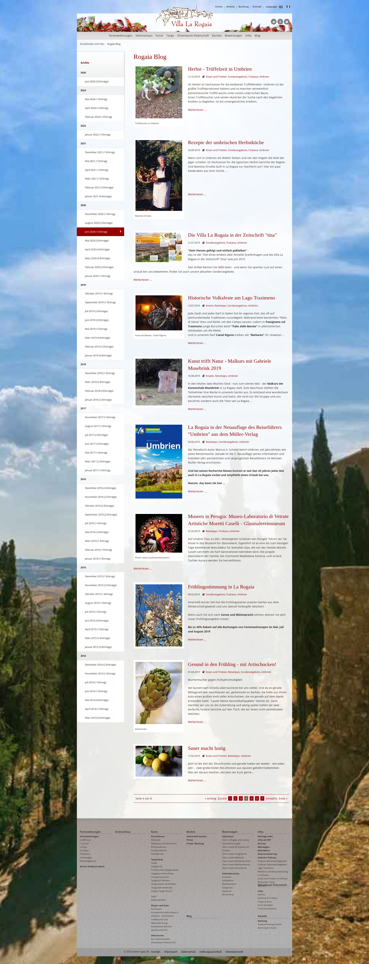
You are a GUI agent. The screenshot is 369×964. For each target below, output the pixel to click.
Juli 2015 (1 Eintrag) (95, 611)
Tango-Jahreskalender (162, 887)
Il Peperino (85, 853)
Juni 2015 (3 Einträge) (97, 620)
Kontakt (257, 6)
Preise (190, 839)
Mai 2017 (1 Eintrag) (96, 452)
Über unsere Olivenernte (234, 867)
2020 (83, 205)
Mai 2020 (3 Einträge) (97, 240)
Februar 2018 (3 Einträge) (99, 391)
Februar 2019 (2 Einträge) (99, 346)
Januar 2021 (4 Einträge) (98, 196)
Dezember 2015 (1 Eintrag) (100, 576)
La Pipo (83, 846)
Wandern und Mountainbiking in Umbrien (273, 873)
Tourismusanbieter (267, 908)
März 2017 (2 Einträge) (97, 461)
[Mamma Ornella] (159, 175)
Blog (257, 35)
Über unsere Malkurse (233, 857)
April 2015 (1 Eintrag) (96, 629)
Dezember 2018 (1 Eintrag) (100, 373)
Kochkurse (156, 908)
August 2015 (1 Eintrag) (98, 603)
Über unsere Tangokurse (234, 853)
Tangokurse (157, 866)
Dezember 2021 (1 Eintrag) (100, 152)
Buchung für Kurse (267, 927)
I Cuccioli (84, 843)
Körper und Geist (160, 905)
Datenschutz (188, 951)
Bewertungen (233, 35)
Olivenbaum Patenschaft (193, 35)
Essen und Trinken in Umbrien (273, 878)
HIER (221, 267)
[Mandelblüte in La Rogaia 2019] (159, 615)
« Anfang (210, 798)
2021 (83, 143)
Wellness (262, 885)
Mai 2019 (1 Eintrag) (96, 329)
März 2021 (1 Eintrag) (97, 178)
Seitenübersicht (234, 951)
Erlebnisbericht (158, 899)
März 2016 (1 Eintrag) (97, 541)
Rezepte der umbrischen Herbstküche (226, 142)
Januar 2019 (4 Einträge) (98, 355)
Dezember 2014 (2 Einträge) (100, 664)
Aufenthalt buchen (197, 836)
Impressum (170, 951)
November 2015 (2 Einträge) (101, 585)
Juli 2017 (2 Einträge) (96, 435)
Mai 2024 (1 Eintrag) (96, 99)
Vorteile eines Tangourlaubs (165, 869)
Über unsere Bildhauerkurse (236, 864)
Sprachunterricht (159, 929)
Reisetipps (220, 305)
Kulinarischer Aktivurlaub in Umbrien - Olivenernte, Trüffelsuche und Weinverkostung (165, 917)
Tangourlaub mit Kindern (163, 883)
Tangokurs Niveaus (160, 880)
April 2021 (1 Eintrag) (96, 170)
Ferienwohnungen (120, 35)
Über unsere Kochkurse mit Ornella (235, 848)
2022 (83, 125)
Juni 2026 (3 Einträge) (97, 81)
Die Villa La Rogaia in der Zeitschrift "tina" (232, 235)
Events (210, 305)
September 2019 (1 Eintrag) (100, 302)
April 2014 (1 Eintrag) (96, 709)
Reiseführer (264, 850)
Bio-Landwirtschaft (160, 938)
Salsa (153, 896)
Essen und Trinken (216, 76)
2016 (83, 479)
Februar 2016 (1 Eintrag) (98, 549)
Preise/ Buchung (195, 843)
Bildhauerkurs (229, 883)
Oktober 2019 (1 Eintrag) (99, 293)
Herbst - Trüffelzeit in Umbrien (220, 69)
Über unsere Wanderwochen (236, 861)
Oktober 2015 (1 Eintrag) (99, 594)
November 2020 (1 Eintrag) (100, 214)
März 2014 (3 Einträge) (97, 717)
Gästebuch (228, 836)
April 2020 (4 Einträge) (97, 249)
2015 (83, 567)
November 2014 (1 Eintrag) (100, 673)
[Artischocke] (159, 692)
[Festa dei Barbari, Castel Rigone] (159, 312)
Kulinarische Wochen (161, 926)
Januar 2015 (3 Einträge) (98, 647)
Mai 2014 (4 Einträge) (97, 700)
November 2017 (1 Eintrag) (100, 417)
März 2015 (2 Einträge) (97, 638)
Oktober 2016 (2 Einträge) (99, 505)
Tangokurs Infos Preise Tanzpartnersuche (162, 875)
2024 (83, 90)
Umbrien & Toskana (267, 897)
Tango (170, 35)
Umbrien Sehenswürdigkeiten (272, 864)
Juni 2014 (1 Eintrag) (96, 691)
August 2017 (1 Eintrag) (98, 426)
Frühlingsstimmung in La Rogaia (221, 587)
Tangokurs (227, 887)
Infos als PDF (264, 839)
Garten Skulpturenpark (92, 866)
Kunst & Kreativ (265, 905)
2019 (83, 285)
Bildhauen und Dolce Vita (163, 843)
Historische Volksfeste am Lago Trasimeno (231, 298)
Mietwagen (263, 846)
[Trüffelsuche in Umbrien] (159, 92)
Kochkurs (226, 876)
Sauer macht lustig (206, 748)
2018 (83, 364)
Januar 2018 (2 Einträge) (98, 399)
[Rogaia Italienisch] (288, 6)
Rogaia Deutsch (163, 30)
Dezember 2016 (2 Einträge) (100, 488)
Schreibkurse (157, 853)
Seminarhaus (144, 35)
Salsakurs (226, 891)
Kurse (159, 35)
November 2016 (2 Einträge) (101, 497)
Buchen (217, 35)
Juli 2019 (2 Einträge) (96, 311)
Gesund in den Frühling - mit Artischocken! (232, 664)
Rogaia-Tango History (161, 891)
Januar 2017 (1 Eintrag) (97, 470)
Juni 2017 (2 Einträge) (97, 443)
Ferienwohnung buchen (270, 924)
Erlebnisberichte (230, 873)
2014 (83, 655)
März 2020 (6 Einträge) (97, 258)
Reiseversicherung (267, 853)
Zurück (222, 798)
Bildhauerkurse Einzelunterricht (159, 848)
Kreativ (210, 376)
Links (260, 891)
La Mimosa (85, 839)
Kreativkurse (158, 836)
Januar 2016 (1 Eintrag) (97, 558)
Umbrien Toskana (267, 857)
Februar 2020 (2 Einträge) (99, 267)
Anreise (230, 6)
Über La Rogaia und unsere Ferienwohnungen (235, 841)
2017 (83, 408)
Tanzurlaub (157, 859)
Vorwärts (271, 798)
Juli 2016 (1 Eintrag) (95, 523)
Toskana (253, 76)
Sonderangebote (237, 76)
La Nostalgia (86, 857)
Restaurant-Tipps (266, 881)
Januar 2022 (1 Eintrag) (97, 134)
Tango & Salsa (265, 901)
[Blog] (281, 6)
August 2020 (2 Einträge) (98, 223)
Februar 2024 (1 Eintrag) (98, 117)
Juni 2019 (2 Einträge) (97, 320)
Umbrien (264, 76)
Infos (248, 35)
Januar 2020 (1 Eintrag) (97, 276)
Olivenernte (157, 935)
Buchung (244, 6)
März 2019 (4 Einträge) (97, 337)
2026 (83, 72)
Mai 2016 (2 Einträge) (97, 532)
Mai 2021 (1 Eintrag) (96, 161)
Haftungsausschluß (210, 951)
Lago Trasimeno (265, 867)
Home (218, 6)
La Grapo (84, 850)
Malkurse (155, 839)
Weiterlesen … (197, 110)
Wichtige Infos (265, 836)
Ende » (283, 798)
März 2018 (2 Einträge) (97, 382)
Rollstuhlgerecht (88, 861)
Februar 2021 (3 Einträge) (99, 187)
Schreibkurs (228, 880)
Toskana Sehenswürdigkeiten (272, 861)
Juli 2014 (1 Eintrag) (95, 682)
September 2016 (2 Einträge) (101, 514)
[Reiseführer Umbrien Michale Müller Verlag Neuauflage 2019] (159, 461)
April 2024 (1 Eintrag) (96, 108)
